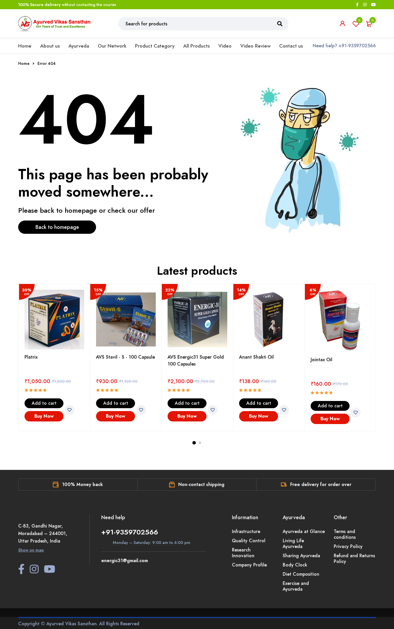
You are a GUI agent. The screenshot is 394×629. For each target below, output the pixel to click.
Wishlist (359, 20)
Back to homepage (57, 227)
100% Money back (82, 484)
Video (225, 45)
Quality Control (248, 540)
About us (50, 45)
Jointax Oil (321, 359)
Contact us (291, 45)
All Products (196, 45)
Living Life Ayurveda (293, 543)
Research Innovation (243, 553)
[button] (44, 403)
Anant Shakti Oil (256, 357)
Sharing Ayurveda (301, 555)
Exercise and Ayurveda (296, 586)
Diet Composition (301, 574)
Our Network (112, 45)
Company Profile (249, 565)
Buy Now (44, 416)
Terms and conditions (345, 534)
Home (24, 45)
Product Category (155, 45)
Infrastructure (246, 531)
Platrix (31, 357)
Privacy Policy (348, 546)
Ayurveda (78, 45)
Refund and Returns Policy (354, 558)
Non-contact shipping (201, 484)
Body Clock (295, 565)
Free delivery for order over (320, 484)
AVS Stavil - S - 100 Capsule (125, 357)
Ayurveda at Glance (304, 531)
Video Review (255, 45)
